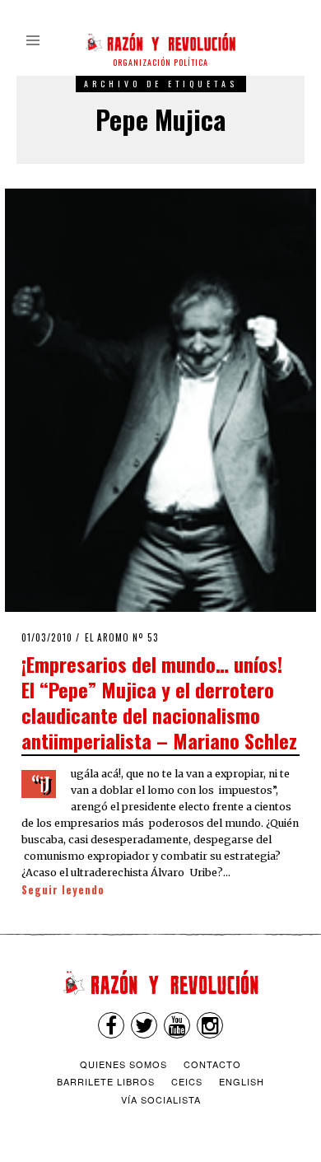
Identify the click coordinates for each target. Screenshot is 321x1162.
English (241, 1081)
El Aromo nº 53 (122, 637)
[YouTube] (177, 1025)
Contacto (212, 1064)
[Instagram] (210, 1025)
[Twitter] (144, 1025)
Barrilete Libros (106, 1081)
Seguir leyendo (63, 890)
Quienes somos (123, 1064)
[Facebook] (111, 1025)
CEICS (186, 1081)
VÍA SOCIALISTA (161, 1099)
